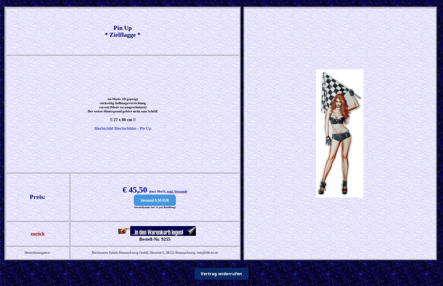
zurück (38, 233)
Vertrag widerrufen (221, 274)
